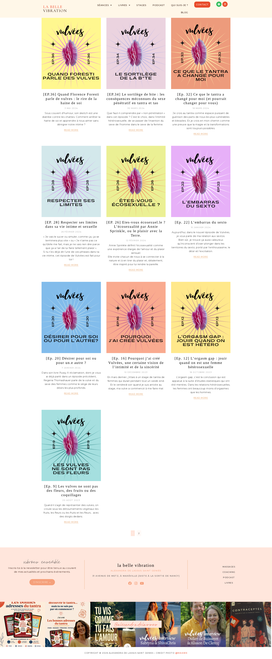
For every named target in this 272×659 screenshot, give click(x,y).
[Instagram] (225, 4)
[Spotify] (218, 4)
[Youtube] (142, 583)
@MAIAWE (181, 653)
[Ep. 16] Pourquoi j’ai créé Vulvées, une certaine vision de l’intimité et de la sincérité (136, 362)
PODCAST (159, 5)
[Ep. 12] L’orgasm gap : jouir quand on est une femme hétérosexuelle (201, 362)
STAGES (141, 5)
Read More (71, 130)
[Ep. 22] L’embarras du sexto (201, 222)
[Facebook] (130, 583)
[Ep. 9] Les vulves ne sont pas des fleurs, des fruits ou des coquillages (71, 490)
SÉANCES (103, 5)
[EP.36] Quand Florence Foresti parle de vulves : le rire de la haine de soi (71, 98)
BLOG (184, 12)
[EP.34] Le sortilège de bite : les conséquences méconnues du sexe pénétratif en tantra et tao (136, 98)
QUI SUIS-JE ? (179, 5)
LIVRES (122, 5)
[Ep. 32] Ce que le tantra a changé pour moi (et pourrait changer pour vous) (200, 98)
